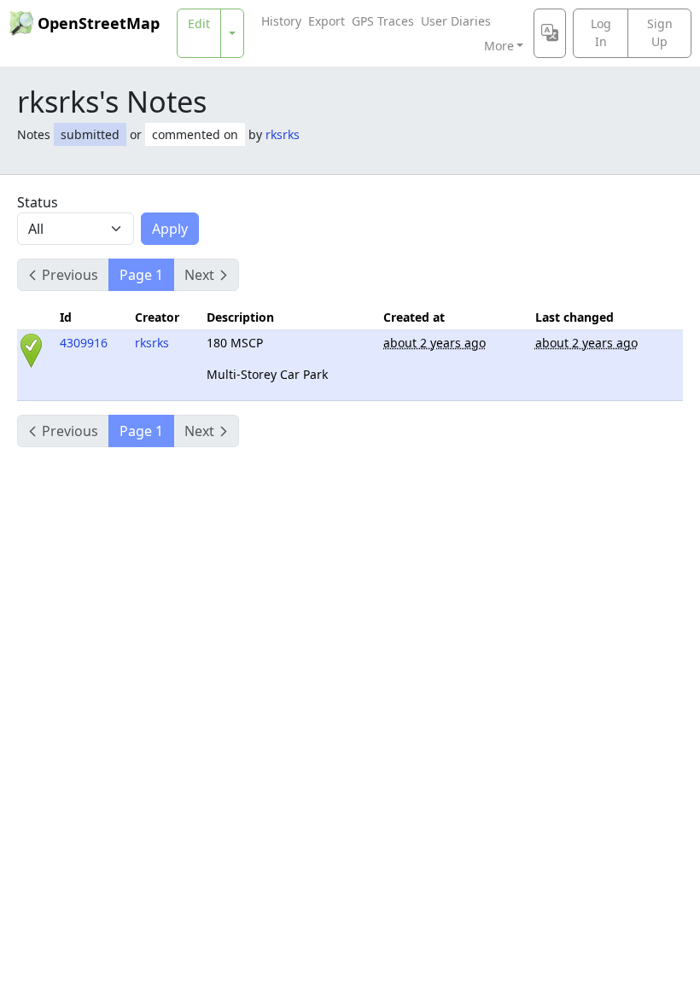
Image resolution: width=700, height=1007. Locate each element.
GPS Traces (383, 21)
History (281, 21)
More (499, 46)
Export (326, 21)
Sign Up (660, 32)
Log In (601, 32)
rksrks (282, 134)
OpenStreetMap (99, 23)
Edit (199, 23)
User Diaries (456, 21)
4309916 (84, 343)
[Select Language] (550, 33)
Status (37, 202)
